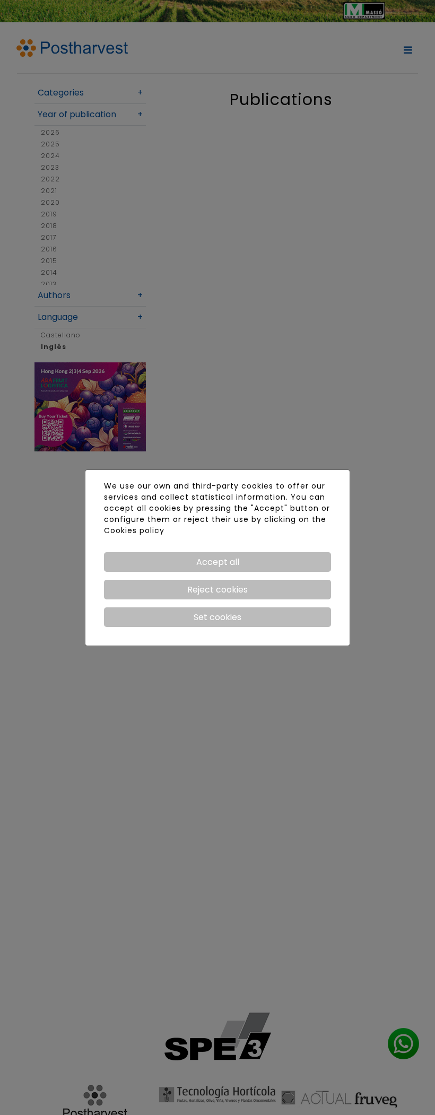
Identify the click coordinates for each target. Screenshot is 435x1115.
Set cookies (217, 617)
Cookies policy (134, 530)
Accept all (217, 562)
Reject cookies (217, 589)
